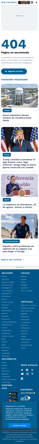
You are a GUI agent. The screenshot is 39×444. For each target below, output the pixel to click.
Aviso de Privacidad (21, 419)
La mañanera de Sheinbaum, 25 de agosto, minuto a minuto (19, 205)
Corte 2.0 (5, 279)
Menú (4, 345)
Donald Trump (7, 302)
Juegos (23, 336)
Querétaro (24, 288)
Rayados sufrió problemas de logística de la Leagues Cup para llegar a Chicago (18, 249)
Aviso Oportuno (27, 311)
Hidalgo (24, 285)
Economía (5, 319)
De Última (5, 371)
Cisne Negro (6, 382)
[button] (24, 2)
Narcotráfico (6, 310)
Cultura (4, 327)
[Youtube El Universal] (22, 374)
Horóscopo (25, 342)
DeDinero (24, 331)
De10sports (25, 328)
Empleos (24, 314)
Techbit (4, 342)
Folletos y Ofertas (28, 308)
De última (5, 347)
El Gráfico (24, 325)
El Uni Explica (7, 291)
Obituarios (25, 316)
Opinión (5, 313)
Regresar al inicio (15, 71)
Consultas (5, 356)
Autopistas (6, 353)
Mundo (4, 299)
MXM (3, 339)
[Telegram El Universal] (22, 370)
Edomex (24, 276)
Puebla (23, 282)
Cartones (5, 316)
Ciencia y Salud (8, 336)
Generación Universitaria (25, 321)
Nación (4, 276)
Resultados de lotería (26, 346)
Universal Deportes (9, 322)
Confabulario (7, 330)
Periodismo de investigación (7, 286)
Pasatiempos (26, 339)
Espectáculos (7, 325)
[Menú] (36, 2)
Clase (4, 362)
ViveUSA (24, 334)
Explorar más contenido (11, 260)
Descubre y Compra (28, 305)
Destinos (5, 350)
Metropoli (5, 305)
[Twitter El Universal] (32, 370)
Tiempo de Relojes (9, 379)
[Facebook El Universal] (27, 370)
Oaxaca (24, 279)
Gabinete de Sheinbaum (6, 295)
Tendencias (6, 333)
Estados (5, 308)
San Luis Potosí (27, 291)
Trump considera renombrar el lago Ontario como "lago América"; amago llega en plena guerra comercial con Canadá (19, 163)
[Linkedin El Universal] (22, 379)
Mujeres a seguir (8, 282)
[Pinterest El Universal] (32, 374)
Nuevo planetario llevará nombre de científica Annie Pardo (17, 118)
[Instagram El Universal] (27, 374)
